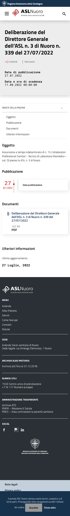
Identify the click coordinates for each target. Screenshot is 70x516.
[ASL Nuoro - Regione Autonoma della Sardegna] (19, 289)
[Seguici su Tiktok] (16, 429)
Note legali (11, 484)
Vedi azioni (29, 62)
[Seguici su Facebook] (4, 429)
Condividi (12, 62)
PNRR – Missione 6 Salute (17, 408)
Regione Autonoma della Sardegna (24, 4)
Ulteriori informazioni (17, 134)
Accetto (33, 508)
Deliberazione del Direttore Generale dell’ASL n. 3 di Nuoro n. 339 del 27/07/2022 (35, 217)
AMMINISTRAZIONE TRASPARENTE (20, 399)
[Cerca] (64, 14)
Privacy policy (13, 490)
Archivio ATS (9, 405)
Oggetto (10, 117)
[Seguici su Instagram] (10, 429)
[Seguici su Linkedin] (22, 429)
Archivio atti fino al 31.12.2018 (19, 366)
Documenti (12, 128)
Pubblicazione (13, 123)
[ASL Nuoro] (4, 4)
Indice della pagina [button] (13, 107)
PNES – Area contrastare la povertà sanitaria (27, 412)
